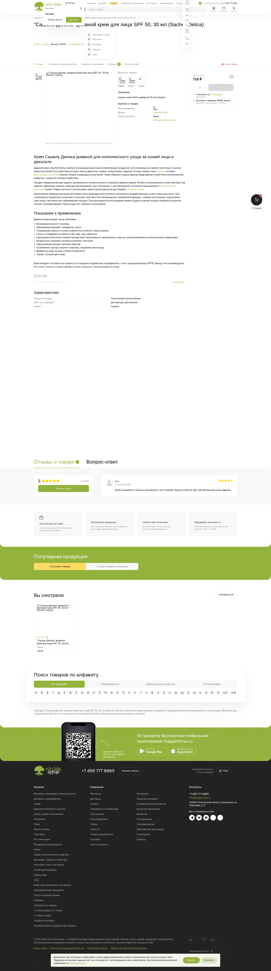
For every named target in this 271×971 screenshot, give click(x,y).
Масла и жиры (42, 829)
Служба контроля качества (151, 803)
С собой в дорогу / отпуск (48, 910)
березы (161, 171)
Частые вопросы (99, 844)
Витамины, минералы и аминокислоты (54, 793)
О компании (143, 834)
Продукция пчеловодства (48, 844)
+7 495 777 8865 (98, 771)
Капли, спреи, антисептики (48, 814)
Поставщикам (144, 819)
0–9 (233, 692)
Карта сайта (40, 948)
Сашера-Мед (160, 112)
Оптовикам (143, 793)
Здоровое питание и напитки (49, 808)
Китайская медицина (45, 869)
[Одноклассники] (213, 817)
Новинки (38, 900)
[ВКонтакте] (199, 817)
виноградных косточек (46, 174)
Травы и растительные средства (51, 854)
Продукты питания (44, 920)
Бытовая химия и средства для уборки (55, 925)
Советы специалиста (101, 834)
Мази (37, 824)
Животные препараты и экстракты (52, 885)
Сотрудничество (146, 824)
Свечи (37, 849)
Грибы (37, 803)
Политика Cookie (78, 963)
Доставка (95, 798)
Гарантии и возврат (147, 798)
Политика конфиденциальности (67, 948)
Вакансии (142, 814)
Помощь (141, 839)
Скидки (94, 803)
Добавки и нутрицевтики (47, 798)
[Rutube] (220, 817)
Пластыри (39, 834)
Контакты (95, 839)
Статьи (94, 824)
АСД (36, 880)
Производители (99, 819)
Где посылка (97, 814)
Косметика (40, 819)
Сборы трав (40, 874)
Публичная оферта (97, 948)
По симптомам (42, 839)
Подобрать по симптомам (104, 808)
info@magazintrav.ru (200, 797)
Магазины (95, 793)
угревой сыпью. (136, 189)
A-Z (225, 692)
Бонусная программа (148, 808)
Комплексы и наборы (45, 905)
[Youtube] (206, 817)
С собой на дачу (42, 915)
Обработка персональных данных (129, 948)
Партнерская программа (150, 829)
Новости (95, 829)
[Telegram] (200, 3)
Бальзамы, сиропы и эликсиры (50, 859)
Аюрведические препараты (49, 890)
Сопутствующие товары (47, 895)
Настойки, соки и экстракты (49, 864)
